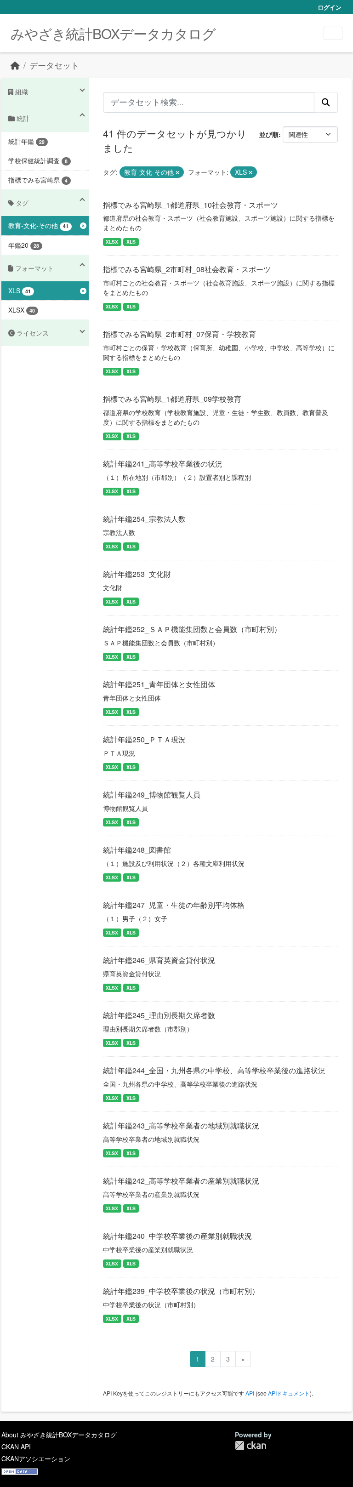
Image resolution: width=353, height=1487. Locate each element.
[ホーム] (15, 65)
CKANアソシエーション (35, 1458)
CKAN (250, 1445)
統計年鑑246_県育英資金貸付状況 (159, 960)
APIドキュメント (289, 1393)
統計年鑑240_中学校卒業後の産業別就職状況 (177, 1236)
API (249, 1393)
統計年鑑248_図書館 (137, 849)
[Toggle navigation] (333, 33)
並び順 (269, 134)
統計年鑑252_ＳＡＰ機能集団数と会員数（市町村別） (192, 629)
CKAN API (16, 1446)
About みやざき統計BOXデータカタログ (59, 1434)
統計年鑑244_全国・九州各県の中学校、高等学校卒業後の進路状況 (214, 1070)
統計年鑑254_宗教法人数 (144, 518)
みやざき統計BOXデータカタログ (113, 33)
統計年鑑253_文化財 (137, 574)
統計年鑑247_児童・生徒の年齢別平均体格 (174, 905)
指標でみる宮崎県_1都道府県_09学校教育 (172, 398)
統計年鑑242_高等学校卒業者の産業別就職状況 (181, 1180)
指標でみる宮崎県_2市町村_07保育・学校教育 (179, 334)
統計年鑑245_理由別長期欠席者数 (159, 1015)
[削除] (177, 172)
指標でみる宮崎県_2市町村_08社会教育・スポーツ (187, 269)
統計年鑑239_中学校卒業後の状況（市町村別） (181, 1291)
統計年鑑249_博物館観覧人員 (151, 794)
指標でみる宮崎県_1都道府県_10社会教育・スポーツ (190, 204)
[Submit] (326, 102)
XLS (131, 241)
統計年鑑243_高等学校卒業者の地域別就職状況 (181, 1125)
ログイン (330, 7)
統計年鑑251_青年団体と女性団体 (159, 684)
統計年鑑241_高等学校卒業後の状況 (162, 463)
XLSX (112, 241)
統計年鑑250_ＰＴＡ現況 (144, 739)
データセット (54, 65)
